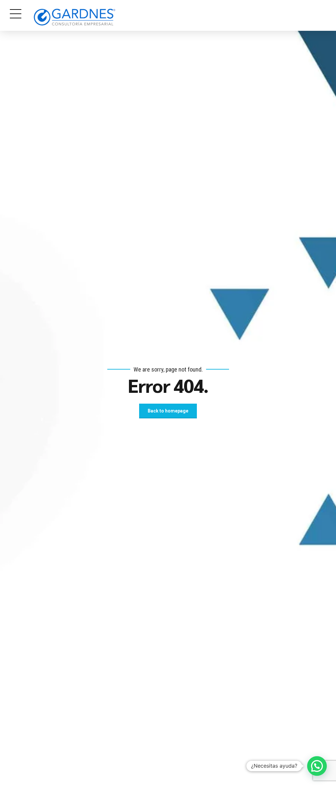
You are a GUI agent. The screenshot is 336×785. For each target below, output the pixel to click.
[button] (317, 766)
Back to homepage (168, 410)
